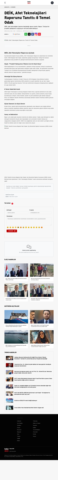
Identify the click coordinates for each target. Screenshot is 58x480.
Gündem (19, 425)
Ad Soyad (9, 210)
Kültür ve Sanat (36, 423)
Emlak (34, 434)
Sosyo (34, 436)
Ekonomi (19, 429)
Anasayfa (6, 7)
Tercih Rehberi (36, 429)
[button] (5, 3)
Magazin (19, 432)
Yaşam (18, 436)
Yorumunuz (9, 216)
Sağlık (18, 438)
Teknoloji (35, 421)
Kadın (18, 440)
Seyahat (35, 425)
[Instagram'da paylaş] (36, 34)
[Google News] (16, 34)
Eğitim (34, 427)
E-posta (32, 210)
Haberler (19, 421)
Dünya (18, 427)
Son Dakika (19, 423)
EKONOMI (13, 7)
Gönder (11, 231)
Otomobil (35, 432)
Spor (18, 434)
